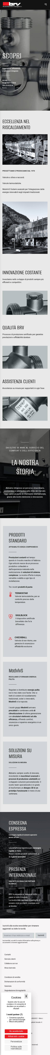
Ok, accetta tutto (16, 1031)
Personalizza (16, 1041)
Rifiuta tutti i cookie (16, 1036)
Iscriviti (41, 935)
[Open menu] (45, 4)
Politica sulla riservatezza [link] (16, 1048)
